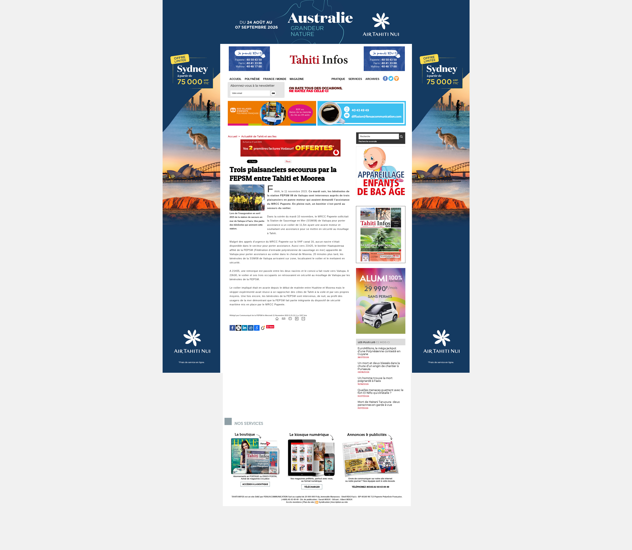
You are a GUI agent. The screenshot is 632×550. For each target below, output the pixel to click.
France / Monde (274, 79)
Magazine (297, 79)
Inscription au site (339, 502)
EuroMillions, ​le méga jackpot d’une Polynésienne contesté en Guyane (379, 351)
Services (355, 79)
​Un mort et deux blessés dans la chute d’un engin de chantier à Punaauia (379, 366)
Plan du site (308, 502)
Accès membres (294, 502)
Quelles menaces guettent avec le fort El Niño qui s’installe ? (380, 392)
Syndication (324, 502)
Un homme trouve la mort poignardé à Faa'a (375, 380)
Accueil (235, 79)
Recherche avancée (368, 141)
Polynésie (252, 79)
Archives (372, 79)
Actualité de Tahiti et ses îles (258, 136)
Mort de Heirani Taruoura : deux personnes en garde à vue (379, 403)
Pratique (338, 79)
